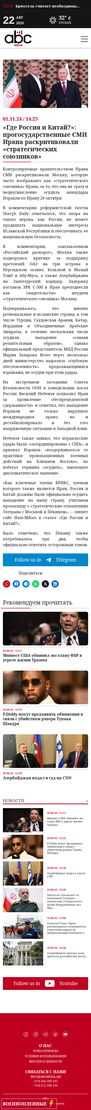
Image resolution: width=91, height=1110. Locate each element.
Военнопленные (26, 1104)
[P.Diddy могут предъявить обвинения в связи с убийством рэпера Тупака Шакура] (45, 687)
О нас (45, 1045)
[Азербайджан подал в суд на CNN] (45, 751)
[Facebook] (25, 1034)
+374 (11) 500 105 (45, 1085)
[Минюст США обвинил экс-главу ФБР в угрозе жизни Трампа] (45, 628)
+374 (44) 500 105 (45, 1081)
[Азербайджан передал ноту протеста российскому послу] (23, 953)
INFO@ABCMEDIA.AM (46, 1077)
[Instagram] (35, 1034)
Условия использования (45, 1056)
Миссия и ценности (45, 1061)
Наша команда (45, 1051)
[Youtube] (65, 1034)
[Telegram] (45, 1034)
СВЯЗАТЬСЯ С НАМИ (45, 1071)
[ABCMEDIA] (18, 37)
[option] (45, 6)
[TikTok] (55, 1034)
